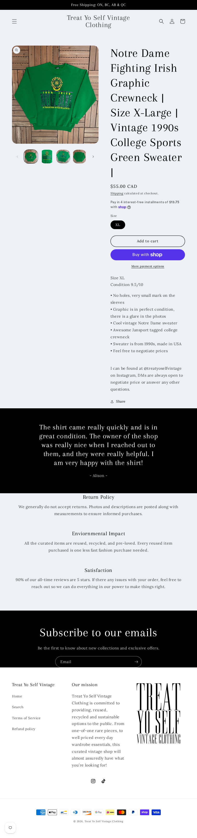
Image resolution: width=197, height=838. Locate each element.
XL (118, 225)
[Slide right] (93, 156)
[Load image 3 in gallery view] (63, 157)
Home (17, 696)
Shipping (117, 193)
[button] (14, 21)
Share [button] (121, 401)
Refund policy (23, 729)
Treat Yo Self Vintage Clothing (104, 821)
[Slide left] (17, 156)
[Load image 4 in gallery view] (79, 157)
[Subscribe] (136, 661)
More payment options (147, 266)
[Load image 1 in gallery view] (31, 157)
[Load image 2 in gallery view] (47, 157)
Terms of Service (26, 718)
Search (18, 707)
